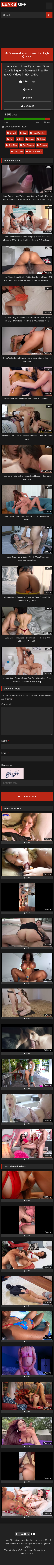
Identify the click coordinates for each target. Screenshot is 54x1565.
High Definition (39, 133)
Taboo (31, 139)
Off (14, 4)
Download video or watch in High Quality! (28, 55)
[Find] (49, 15)
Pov (11, 139)
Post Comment (27, 796)
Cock (24, 133)
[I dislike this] (34, 82)
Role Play (13, 145)
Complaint (28, 106)
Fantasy (43, 145)
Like (25, 81)
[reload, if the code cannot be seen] (12, 778)
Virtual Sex (18, 151)
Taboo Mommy (35, 151)
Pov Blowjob (28, 145)
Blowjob (13, 133)
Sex (21, 139)
